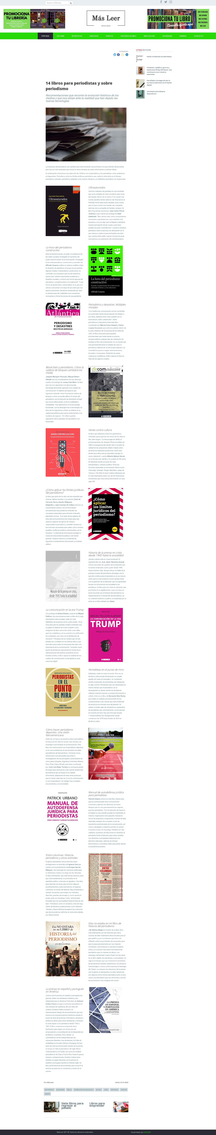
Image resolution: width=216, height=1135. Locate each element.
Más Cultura (149, 36)
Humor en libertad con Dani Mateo (159, 57)
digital (47, 1094)
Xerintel (147, 1132)
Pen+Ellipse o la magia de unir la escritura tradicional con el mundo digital (159, 82)
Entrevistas (77, 36)
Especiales (94, 36)
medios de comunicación (83, 1090)
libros (69, 1090)
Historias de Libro (128, 36)
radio (106, 1090)
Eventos (109, 36)
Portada (45, 36)
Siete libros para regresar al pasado (72, 1105)
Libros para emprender (97, 1104)
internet (124, 1090)
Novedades (167, 36)
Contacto (198, 36)
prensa (98, 1090)
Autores (60, 36)
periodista (60, 1090)
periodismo (49, 1090)
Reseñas (183, 36)
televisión (114, 1090)
